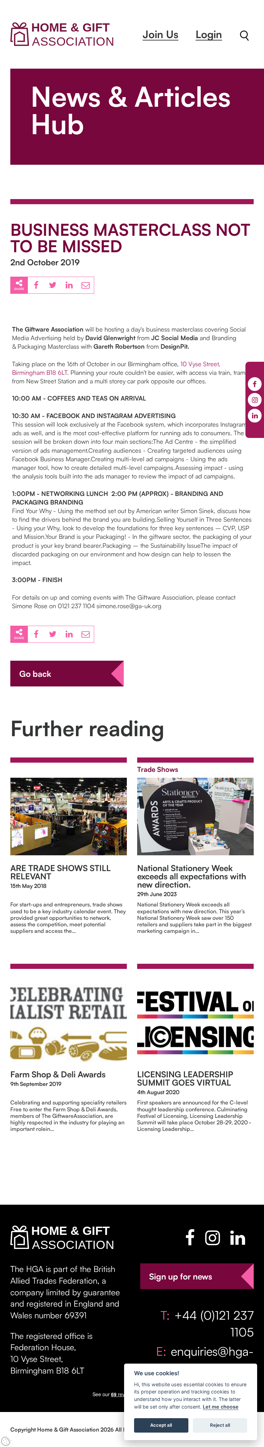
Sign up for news (180, 1276)
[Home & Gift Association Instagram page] (213, 1237)
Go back (35, 674)
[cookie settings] (6, 1441)
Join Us (160, 34)
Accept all (161, 1425)
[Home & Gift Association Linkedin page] (238, 1237)
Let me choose (221, 1407)
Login (209, 34)
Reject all (220, 1425)
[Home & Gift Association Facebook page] (190, 1237)
